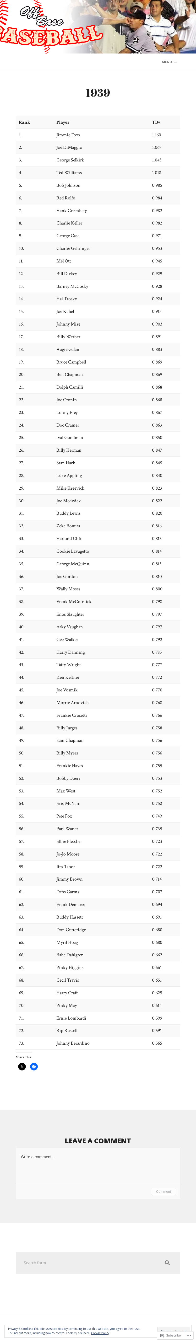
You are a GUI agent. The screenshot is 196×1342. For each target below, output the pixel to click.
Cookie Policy (100, 1333)
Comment (163, 1191)
